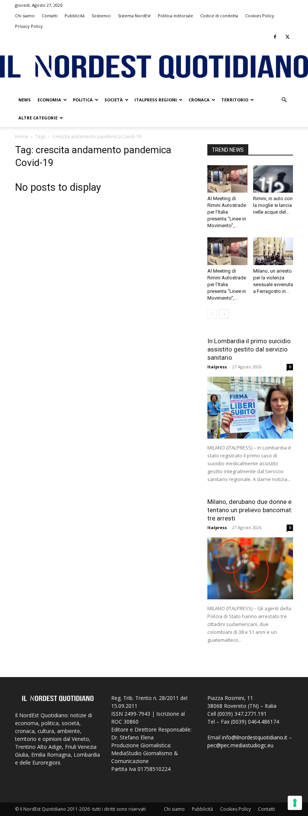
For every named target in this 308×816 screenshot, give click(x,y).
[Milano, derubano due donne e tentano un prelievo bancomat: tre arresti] (250, 568)
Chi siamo (25, 15)
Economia (49, 100)
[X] (287, 37)
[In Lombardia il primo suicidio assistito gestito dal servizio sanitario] (250, 408)
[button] (284, 100)
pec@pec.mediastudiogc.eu (240, 745)
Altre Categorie (37, 118)
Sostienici (101, 15)
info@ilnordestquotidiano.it (254, 737)
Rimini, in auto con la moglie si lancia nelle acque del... (273, 205)
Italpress (217, 367)
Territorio (234, 100)
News (24, 100)
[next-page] (224, 314)
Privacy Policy (29, 26)
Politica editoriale (175, 15)
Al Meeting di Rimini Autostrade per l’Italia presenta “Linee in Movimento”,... (226, 212)
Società (113, 100)
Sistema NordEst (134, 15)
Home (21, 136)
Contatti (49, 15)
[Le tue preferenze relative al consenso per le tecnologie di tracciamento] (295, 803)
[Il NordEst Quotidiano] (154, 67)
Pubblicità (75, 15)
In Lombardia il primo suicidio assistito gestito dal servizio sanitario (249, 349)
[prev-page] (212, 314)
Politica (83, 100)
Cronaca (199, 100)
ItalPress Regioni (155, 100)
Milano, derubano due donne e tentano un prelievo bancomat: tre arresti (250, 510)
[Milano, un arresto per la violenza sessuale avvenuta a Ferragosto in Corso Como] (273, 251)
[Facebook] (275, 37)
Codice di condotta (219, 15)
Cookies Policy (259, 15)
